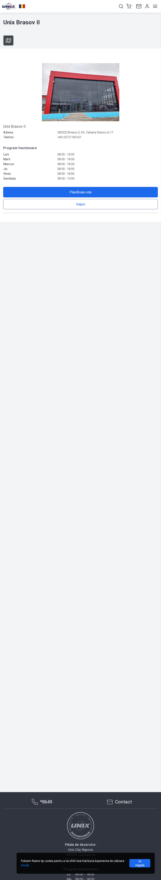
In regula (139, 863)
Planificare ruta (80, 192)
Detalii (25, 865)
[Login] (147, 6)
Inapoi (80, 204)
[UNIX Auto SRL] (80, 825)
